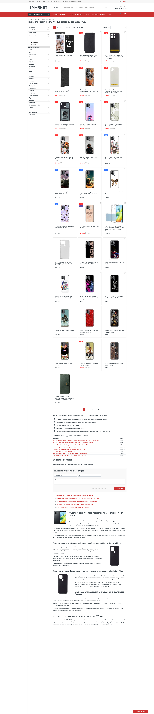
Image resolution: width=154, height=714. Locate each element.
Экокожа (33, 44)
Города (31, 61)
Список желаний (63, 1)
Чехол (33, 29)
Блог (44, 1)
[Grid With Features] (57, 27)
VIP (30, 52)
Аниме (31, 57)
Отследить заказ (52, 1)
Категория (32, 27)
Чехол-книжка (35, 37)
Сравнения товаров (75, 1)
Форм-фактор (32, 32)
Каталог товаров (37, 14)
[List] (60, 27)
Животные (32, 66)
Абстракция (32, 54)
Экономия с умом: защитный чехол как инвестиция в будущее (75, 504)
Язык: (122, 1)
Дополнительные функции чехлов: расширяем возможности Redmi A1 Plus (78, 501)
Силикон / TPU (35, 42)
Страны (31, 98)
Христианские (33, 112)
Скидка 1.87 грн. (140, 711)
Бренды (31, 59)
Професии (32, 93)
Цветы (31, 107)
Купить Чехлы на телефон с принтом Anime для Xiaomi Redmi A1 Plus (73, 442)
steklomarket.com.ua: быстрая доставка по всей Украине (73, 507)
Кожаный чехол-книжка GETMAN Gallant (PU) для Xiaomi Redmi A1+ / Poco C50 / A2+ (77, 440)
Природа (31, 90)
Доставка (38, 1)
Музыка (31, 110)
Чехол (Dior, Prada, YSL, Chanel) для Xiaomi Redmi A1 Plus (69, 455)
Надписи (31, 81)
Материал (31, 40)
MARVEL (31, 76)
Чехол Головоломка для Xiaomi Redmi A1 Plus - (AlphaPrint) (70, 453)
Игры (30, 71)
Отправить (119, 488)
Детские (31, 64)
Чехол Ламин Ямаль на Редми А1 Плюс (64, 451)
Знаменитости (33, 69)
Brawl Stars (32, 114)
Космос (31, 73)
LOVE (30, 49)
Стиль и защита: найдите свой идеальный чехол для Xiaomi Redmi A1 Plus (78, 498)
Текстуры (31, 100)
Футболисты (32, 102)
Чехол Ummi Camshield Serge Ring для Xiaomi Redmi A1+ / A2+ (70, 445)
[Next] (98, 409)
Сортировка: (106, 27)
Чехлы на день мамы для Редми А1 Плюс (65, 447)
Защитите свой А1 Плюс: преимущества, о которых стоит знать (75, 495)
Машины (31, 78)
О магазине (31, 1)
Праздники (32, 85)
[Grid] (54, 27)
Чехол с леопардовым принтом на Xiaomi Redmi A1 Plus (69, 449)
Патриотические (33, 83)
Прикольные (32, 88)
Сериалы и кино (33, 95)
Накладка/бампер (36, 35)
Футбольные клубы (34, 105)
